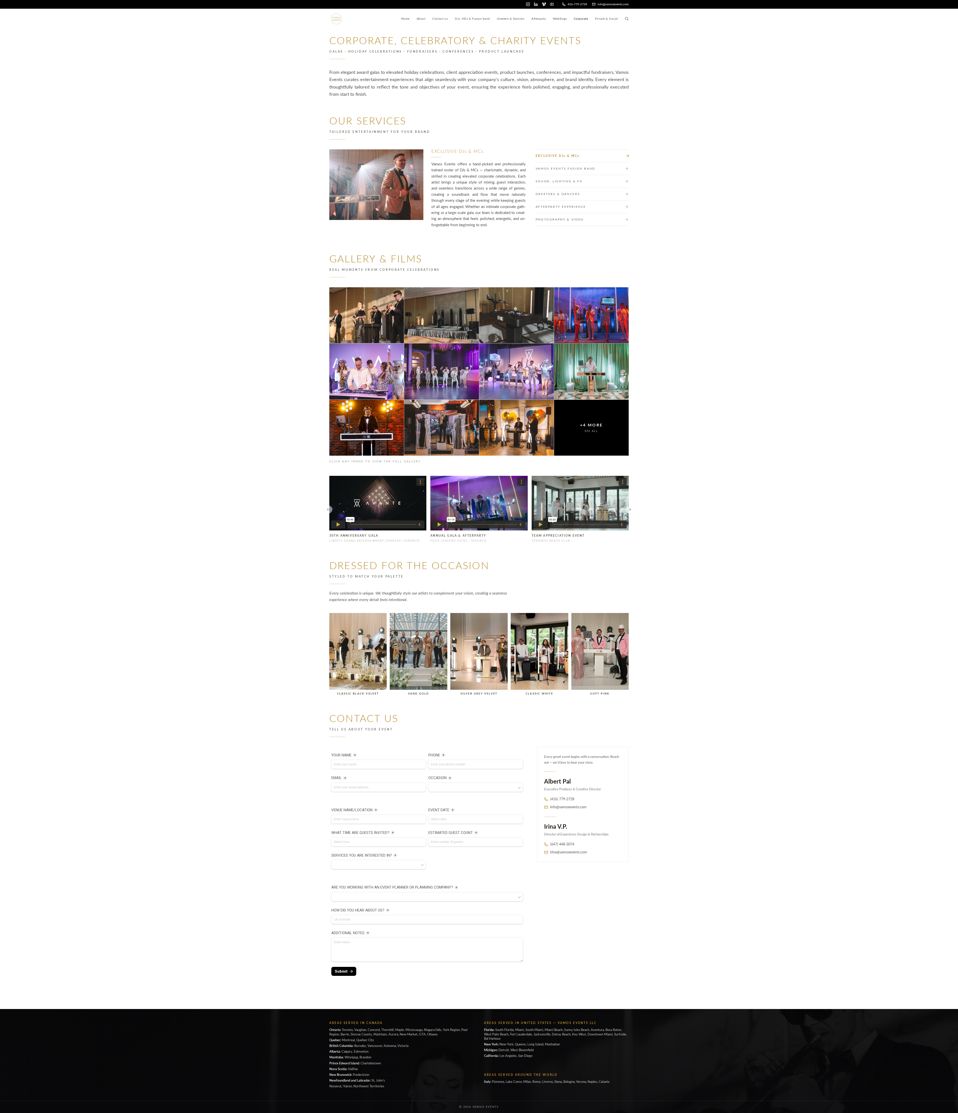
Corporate (581, 18)
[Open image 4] (591, 315)
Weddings (560, 18)
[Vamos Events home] (336, 19)
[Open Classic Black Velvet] (358, 651)
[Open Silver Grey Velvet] (479, 651)
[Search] (627, 19)
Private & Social (606, 18)
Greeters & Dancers (511, 18)
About (421, 18)
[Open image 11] (516, 428)
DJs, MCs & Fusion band (472, 18)
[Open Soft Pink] (600, 651)
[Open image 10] (441, 428)
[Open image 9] (366, 428)
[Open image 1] (366, 315)
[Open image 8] (591, 371)
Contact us (440, 18)
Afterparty (538, 18)
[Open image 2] (441, 315)
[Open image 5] (366, 371)
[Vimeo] (544, 4)
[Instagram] (528, 4)
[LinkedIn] (536, 4)
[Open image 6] (441, 371)
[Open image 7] (516, 371)
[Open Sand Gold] (418, 651)
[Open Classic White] (539, 651)
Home (405, 18)
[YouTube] (552, 4)
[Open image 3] (516, 315)
